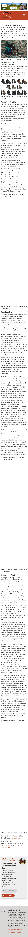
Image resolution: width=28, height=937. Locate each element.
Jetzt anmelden (8, 895)
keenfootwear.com (16, 838)
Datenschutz (11, 931)
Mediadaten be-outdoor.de (14, 932)
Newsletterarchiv (12, 929)
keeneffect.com (6, 845)
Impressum (19, 929)
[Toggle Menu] (24, 15)
